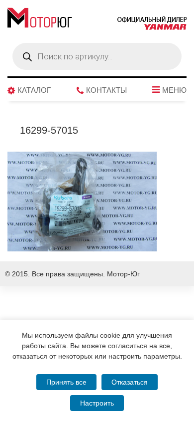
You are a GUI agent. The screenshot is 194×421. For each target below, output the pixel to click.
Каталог (34, 90)
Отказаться (129, 382)
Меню (174, 90)
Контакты (106, 90)
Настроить (97, 403)
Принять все (66, 382)
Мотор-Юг (123, 274)
